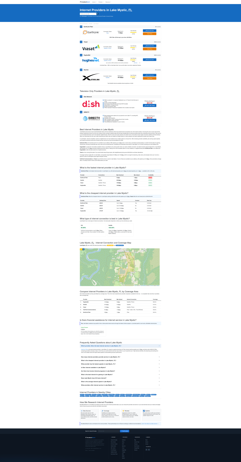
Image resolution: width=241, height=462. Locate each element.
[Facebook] (146, 450)
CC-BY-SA (151, 285)
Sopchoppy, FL (105, 396)
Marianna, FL (153, 394)
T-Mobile (123, 452)
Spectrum (124, 446)
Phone (109, 48)
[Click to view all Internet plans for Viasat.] (91, 47)
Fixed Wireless (113, 450)
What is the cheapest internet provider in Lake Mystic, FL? (98, 360)
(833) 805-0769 (150, 46)
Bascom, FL (117, 396)
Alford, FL (87, 396)
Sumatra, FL (143, 394)
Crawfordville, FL (136, 396)
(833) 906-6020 (150, 30)
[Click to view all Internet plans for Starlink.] (91, 76)
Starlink (82, 180)
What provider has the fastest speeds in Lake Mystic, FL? (98, 364)
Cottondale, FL (99, 396)
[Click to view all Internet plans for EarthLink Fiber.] (91, 32)
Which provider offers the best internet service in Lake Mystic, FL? (101, 346)
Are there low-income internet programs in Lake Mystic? (98, 371)
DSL (81, 249)
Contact (146, 444)
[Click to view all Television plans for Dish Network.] (91, 103)
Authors (146, 442)
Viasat (81, 182)
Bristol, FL (82, 394)
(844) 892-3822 (150, 105)
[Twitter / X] (149, 450)
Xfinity (123, 442)
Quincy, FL (148, 394)
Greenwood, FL (92, 396)
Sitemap (135, 450)
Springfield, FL (147, 396)
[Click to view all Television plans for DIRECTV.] (91, 118)
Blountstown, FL (88, 394)
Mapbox (158, 285)
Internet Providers (114, 440)
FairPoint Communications (89, 309)
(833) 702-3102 (150, 120)
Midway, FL (82, 396)
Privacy (86, 450)
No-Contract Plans (114, 454)
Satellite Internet (114, 452)
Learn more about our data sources (149, 423)
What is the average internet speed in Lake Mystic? (96, 381)
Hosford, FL (94, 394)
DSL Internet (113, 448)
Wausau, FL (142, 396)
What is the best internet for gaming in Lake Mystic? (97, 374)
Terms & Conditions (92, 450)
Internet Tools (136, 442)
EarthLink (123, 440)
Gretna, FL (117, 394)
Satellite (106, 48)
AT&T (123, 444)
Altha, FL (99, 394)
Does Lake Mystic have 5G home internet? (93, 378)
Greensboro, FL (104, 394)
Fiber (107, 33)
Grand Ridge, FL (111, 394)
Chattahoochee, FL (136, 394)
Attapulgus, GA (128, 396)
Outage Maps (136, 448)
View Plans (149, 33)
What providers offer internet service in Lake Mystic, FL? (98, 385)
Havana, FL (112, 396)
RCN (123, 454)
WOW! (123, 456)
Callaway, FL (122, 396)
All (83, 249)
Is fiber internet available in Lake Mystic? (93, 367)
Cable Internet (113, 446)
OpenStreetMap (143, 285)
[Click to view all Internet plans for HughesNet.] (91, 59)
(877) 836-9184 (150, 75)
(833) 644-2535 (150, 59)
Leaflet (136, 285)
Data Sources (136, 446)
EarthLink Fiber (84, 177)
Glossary (136, 444)
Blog (135, 440)
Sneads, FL (122, 394)
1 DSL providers (110, 245)
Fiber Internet (113, 442)
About (146, 440)
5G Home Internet (114, 444)
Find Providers (125, 431)
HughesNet (83, 185)
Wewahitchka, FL (129, 394)
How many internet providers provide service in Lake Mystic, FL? (100, 357)
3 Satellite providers (119, 245)
